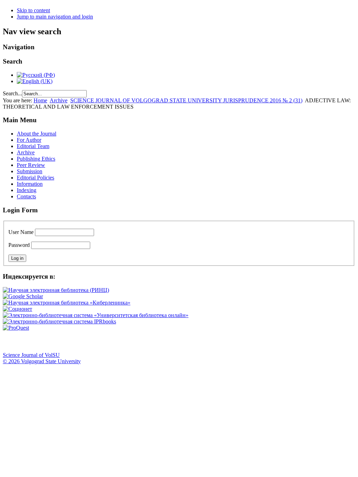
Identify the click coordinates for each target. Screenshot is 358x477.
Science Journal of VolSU (31, 355)
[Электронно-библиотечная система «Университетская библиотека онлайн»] (95, 315)
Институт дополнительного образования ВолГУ (221, 341)
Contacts (26, 196)
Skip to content (33, 10)
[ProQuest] (16, 328)
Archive (58, 100)
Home (40, 100)
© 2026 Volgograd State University (42, 361)
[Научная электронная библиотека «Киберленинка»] (66, 303)
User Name (21, 232)
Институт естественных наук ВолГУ (116, 341)
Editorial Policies (35, 178)
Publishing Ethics (36, 159)
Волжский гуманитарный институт (29, 341)
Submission (29, 171)
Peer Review (31, 165)
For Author (29, 140)
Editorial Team (33, 146)
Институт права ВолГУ (186, 341)
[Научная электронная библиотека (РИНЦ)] (56, 290)
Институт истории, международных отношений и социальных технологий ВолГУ (204, 341)
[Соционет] (17, 309)
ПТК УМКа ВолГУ (46, 341)
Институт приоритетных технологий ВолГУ (99, 341)
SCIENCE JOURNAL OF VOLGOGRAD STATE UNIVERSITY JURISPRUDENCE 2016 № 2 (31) (186, 100)
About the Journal (36, 134)
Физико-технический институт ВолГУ (81, 341)
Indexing (26, 190)
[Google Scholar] (23, 296)
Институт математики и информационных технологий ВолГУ (64, 341)
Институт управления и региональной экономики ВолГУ (134, 341)
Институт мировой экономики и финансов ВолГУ (151, 341)
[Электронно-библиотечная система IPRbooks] (59, 321)
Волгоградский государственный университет (11, 341)
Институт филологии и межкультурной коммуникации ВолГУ (169, 341)
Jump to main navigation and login (55, 17)
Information (30, 184)
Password (19, 245)
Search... (12, 93)
